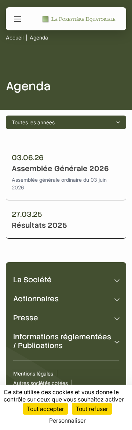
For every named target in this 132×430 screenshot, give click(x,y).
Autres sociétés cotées (40, 383)
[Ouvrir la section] (117, 280)
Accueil (14, 37)
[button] (18, 19)
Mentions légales (33, 373)
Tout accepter (45, 408)
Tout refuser (92, 408)
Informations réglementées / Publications (62, 341)
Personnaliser (67, 420)
